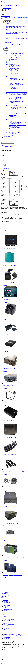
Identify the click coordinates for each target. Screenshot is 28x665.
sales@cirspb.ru (14, 17)
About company (7, 21)
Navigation (5, 606)
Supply (5, 610)
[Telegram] (4, 659)
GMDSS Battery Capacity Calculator (11, 634)
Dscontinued (6, 604)
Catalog (5, 47)
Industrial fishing (7, 605)
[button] (14, 597)
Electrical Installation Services (13, 105)
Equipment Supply (10, 119)
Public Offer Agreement (8, 624)
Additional (5, 600)
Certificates (6, 625)
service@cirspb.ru (5, 17)
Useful (16, 37)
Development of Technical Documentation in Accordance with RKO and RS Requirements (16, 92)
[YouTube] (4, 657)
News (16, 31)
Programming (9, 76)
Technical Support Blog (8, 619)
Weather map (6, 638)
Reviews (5, 627)
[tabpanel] (14, 199)
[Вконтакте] (4, 654)
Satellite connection (7, 609)
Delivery (5, 623)
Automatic (5, 601)
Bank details (6, 9)
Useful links (3, 632)
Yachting (5, 611)
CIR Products (6, 136)
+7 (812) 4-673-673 (5, 16)
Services (6, 48)
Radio (4, 607)
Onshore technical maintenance (13, 132)
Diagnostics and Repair (11, 64)
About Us (3, 614)
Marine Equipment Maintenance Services (15, 55)
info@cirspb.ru (22, 17)
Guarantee (5, 621)
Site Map (5, 629)
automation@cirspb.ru (6, 595)
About (15, 25)
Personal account (7, 8)
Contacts (5, 10)
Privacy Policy (6, 628)
